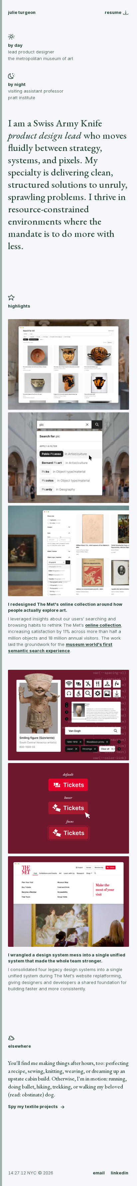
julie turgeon (22, 12)
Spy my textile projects (33, 1106)
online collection (103, 625)
